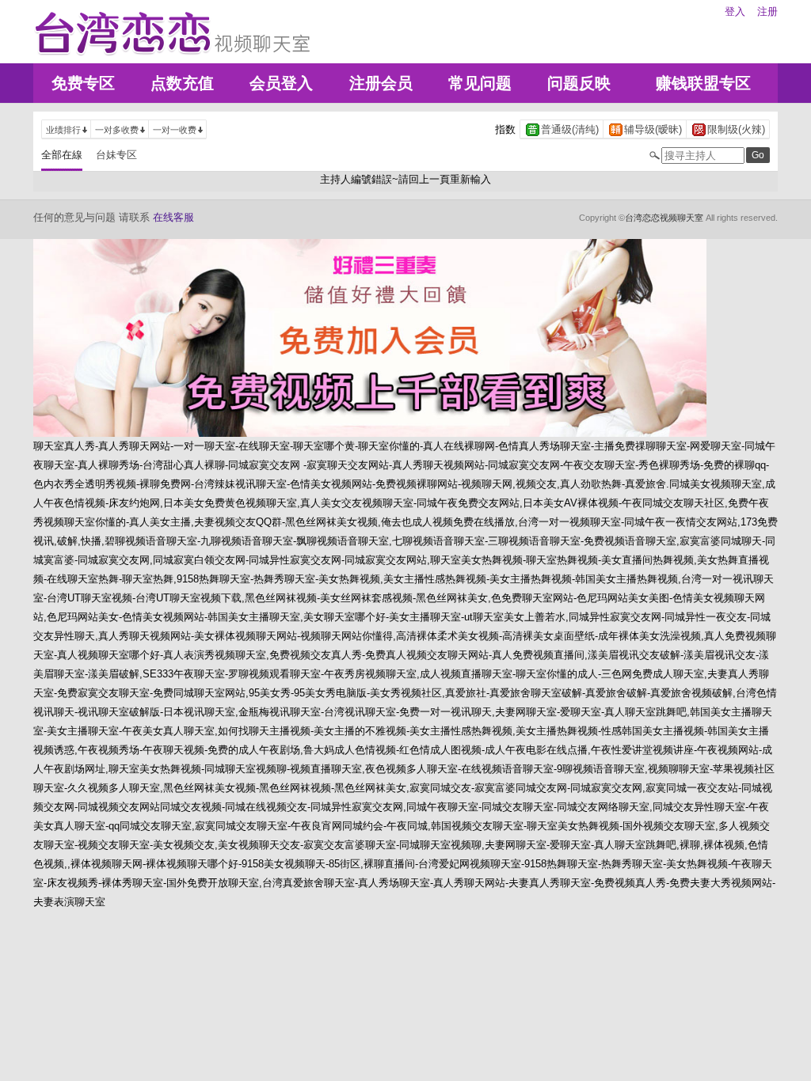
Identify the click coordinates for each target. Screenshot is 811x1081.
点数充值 (182, 83)
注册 (767, 11)
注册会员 (381, 83)
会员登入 (281, 83)
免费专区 (83, 83)
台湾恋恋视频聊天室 (664, 217)
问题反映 (579, 83)
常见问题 (480, 83)
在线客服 (173, 217)
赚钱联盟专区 (703, 83)
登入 (735, 11)
